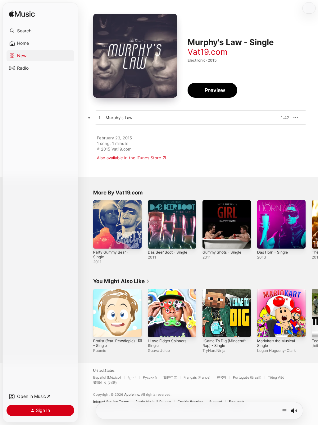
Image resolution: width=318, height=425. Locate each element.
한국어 (221, 377)
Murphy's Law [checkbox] (119, 117)
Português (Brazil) (247, 377)
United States (104, 370)
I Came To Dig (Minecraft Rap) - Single (224, 343)
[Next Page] (311, 224)
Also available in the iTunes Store (129, 157)
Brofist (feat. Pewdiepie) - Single (114, 343)
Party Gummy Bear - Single (111, 254)
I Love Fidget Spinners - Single (168, 343)
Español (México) (107, 377)
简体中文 (170, 377)
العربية (132, 377)
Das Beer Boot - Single (167, 252)
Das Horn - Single (272, 252)
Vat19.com (208, 52)
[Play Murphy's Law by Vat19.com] (99, 118)
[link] (121, 281)
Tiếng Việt (276, 377)
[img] (22, 14)
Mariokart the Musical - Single (277, 343)
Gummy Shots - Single (221, 252)
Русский (150, 377)
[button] (40, 31)
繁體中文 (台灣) (105, 383)
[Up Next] (284, 410)
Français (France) (197, 377)
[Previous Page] (87, 224)
